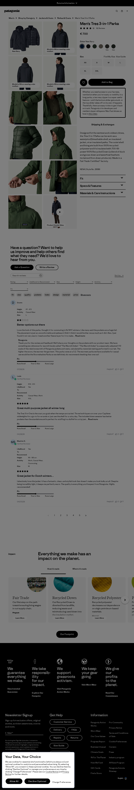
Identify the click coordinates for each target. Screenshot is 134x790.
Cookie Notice (52, 771)
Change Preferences (61, 782)
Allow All (14, 781)
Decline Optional (37, 781)
